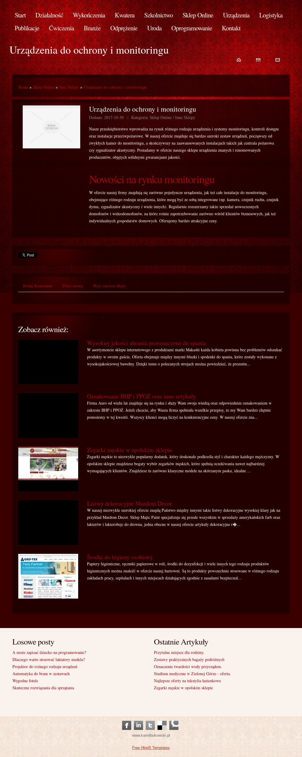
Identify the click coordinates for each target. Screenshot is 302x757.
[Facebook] (126, 719)
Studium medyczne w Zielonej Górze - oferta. (192, 673)
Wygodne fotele (25, 680)
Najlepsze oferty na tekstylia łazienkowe (187, 680)
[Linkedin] (138, 719)
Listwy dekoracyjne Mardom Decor (129, 503)
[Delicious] (162, 719)
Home (23, 87)
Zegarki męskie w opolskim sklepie (129, 450)
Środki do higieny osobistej (119, 557)
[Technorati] (173, 719)
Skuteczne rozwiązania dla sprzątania (43, 687)
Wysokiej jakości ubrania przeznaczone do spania (146, 343)
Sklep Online (44, 87)
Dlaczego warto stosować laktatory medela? (48, 659)
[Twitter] (150, 719)
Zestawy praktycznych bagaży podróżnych (189, 659)
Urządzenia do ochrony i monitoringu (114, 87)
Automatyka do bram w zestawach (41, 673)
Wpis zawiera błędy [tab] (109, 286)
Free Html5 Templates (151, 748)
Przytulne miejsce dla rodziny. (179, 652)
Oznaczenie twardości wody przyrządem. (188, 666)
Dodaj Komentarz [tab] (37, 286)
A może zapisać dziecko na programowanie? (49, 652)
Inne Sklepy (69, 87)
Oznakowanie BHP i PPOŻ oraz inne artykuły (141, 396)
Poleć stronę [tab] (73, 286)
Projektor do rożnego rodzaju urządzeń (44, 666)
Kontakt (231, 28)
